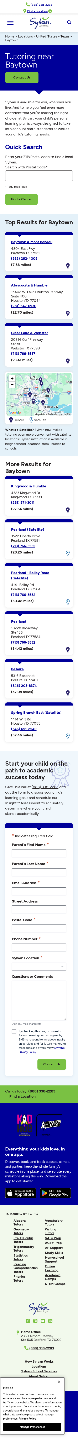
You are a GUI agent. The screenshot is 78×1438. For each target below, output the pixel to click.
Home (9, 36)
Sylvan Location (27, 957)
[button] (48, 391)
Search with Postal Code (26, 167)
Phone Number (26, 938)
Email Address (26, 882)
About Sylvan (39, 1376)
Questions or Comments (32, 976)
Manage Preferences (32, 1426)
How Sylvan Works (39, 1361)
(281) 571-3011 (22, 502)
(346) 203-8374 (24, 686)
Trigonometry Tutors (24, 1248)
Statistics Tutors (21, 1257)
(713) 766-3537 (23, 354)
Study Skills (54, 1253)
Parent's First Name (30, 844)
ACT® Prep (53, 1243)
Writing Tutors (50, 1231)
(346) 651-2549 (24, 729)
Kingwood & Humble (28, 486)
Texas (65, 36)
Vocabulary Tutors (54, 1222)
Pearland (18, 621)
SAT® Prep (53, 1238)
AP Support (54, 1248)
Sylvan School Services (39, 1371)
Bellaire (17, 669)
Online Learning (51, 1268)
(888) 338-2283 (41, 1091)
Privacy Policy (27, 1418)
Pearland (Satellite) (27, 529)
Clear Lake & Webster (29, 333)
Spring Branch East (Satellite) (36, 712)
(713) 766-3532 (23, 546)
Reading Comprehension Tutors (26, 1268)
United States (46, 36)
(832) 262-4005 (24, 258)
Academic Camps (53, 1277)
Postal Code (24, 919)
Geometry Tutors (21, 1231)
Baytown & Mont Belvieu (31, 242)
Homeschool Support (54, 1259)
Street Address (25, 901)
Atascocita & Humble (29, 285)
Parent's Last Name (30, 863)
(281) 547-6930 (23, 306)
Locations (25, 36)
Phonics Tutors (19, 1278)
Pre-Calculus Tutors (23, 1240)
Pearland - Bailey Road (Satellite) (30, 575)
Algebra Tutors (20, 1222)
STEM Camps (55, 1284)
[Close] (59, 1381)
